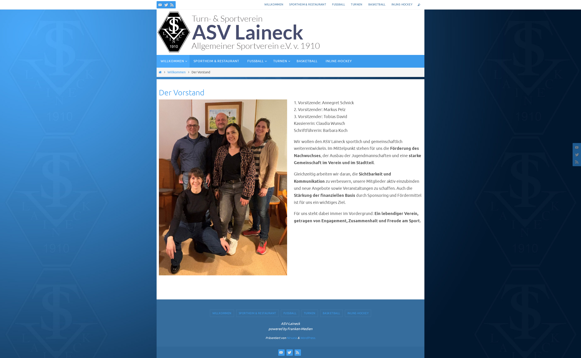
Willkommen (273, 4)
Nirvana (292, 338)
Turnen (356, 4)
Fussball (338, 4)
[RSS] (172, 4)
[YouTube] (160, 4)
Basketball (377, 4)
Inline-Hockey (401, 4)
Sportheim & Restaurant (307, 4)
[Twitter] (166, 4)
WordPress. (308, 338)
